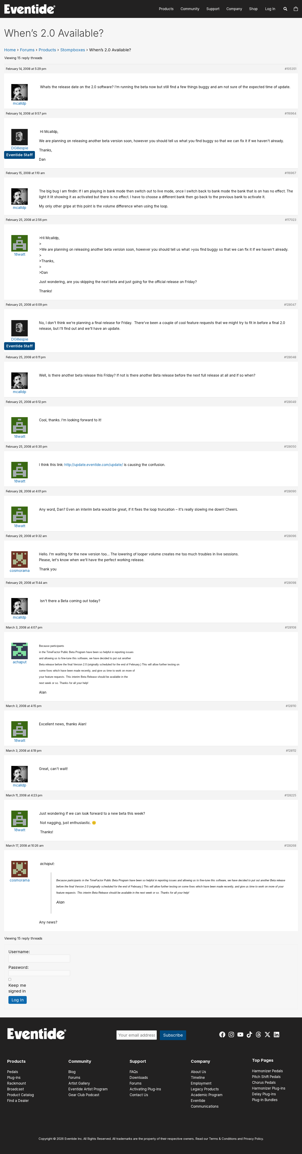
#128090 (290, 491)
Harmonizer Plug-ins (268, 1088)
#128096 (290, 536)
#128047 (290, 305)
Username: (19, 951)
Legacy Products (205, 1089)
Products (166, 9)
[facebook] (223, 1034)
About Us (198, 1072)
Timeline (198, 1078)
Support (212, 9)
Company (234, 9)
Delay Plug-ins (264, 1094)
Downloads (139, 1078)
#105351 (290, 69)
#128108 (290, 627)
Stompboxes (72, 49)
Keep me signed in (17, 988)
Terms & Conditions (223, 1139)
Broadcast (15, 1089)
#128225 (290, 795)
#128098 (290, 583)
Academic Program (206, 1095)
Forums (27, 49)
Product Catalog (20, 1095)
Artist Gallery (79, 1083)
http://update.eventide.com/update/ (93, 465)
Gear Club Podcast (83, 1095)
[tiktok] (250, 1034)
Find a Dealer (18, 1101)
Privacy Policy (253, 1139)
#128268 (290, 845)
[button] (286, 9)
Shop (253, 9)
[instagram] (232, 1034)
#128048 (290, 357)
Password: (18, 967)
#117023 (290, 220)
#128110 (291, 706)
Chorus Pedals (264, 1082)
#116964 (290, 113)
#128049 (290, 402)
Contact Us (139, 1095)
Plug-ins (14, 1078)
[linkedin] (277, 1034)
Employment (201, 1083)
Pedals (12, 1072)
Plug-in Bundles (265, 1100)
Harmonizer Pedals (267, 1071)
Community (190, 9)
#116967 (290, 173)
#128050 (290, 446)
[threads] (259, 1034)
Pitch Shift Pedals (266, 1077)
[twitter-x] (268, 1034)
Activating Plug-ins (145, 1089)
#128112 (291, 751)
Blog (72, 1072)
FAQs (134, 1072)
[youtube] (241, 1034)
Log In (270, 9)
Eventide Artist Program (88, 1089)
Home (10, 49)
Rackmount (16, 1083)
